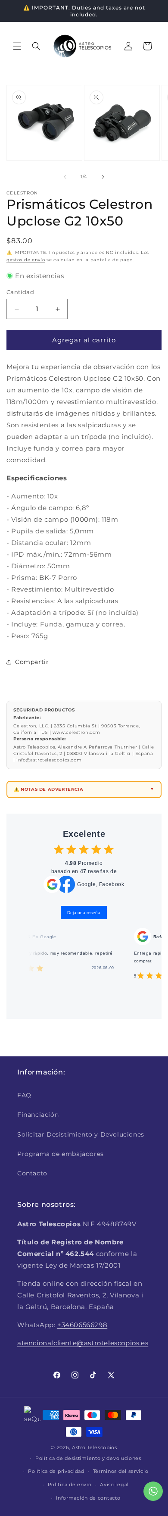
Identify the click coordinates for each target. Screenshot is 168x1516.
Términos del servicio (121, 1471)
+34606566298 (82, 1325)
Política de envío (70, 1485)
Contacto (32, 1173)
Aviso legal (114, 1485)
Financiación (38, 1114)
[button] (17, 46)
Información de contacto (88, 1498)
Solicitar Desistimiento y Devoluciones (80, 1134)
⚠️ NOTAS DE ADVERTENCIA (48, 789)
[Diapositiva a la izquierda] (65, 176)
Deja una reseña (83, 912)
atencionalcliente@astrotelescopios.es (82, 1343)
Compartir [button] (32, 662)
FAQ (24, 1095)
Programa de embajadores (60, 1154)
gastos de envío (25, 260)
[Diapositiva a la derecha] (102, 176)
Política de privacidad (56, 1471)
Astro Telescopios (94, 1447)
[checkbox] (59, 849)
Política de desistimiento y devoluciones (88, 1458)
